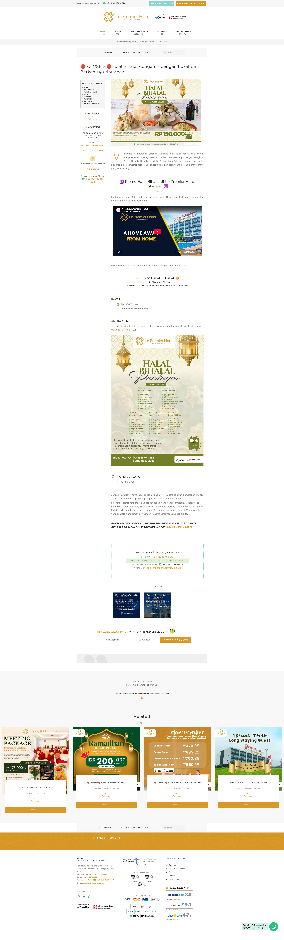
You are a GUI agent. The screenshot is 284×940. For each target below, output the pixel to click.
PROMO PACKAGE (90, 92)
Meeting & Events (139, 32)
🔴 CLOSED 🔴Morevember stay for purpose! (177, 783)
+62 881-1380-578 (116, 3)
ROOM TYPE (88, 94)
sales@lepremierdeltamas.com (88, 3)
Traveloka (175, 909)
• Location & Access (175, 879)
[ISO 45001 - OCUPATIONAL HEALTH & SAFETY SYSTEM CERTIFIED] (142, 883)
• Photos (170, 876)
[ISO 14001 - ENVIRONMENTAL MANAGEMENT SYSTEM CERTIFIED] (149, 876)
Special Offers (183, 32)
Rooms (118, 32)
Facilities (162, 32)
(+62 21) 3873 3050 (95, 150)
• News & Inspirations (175, 868)
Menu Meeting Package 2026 (35, 788)
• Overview (171, 865)
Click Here (93, 169)
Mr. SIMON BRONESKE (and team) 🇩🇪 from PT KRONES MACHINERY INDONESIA (142, 693)
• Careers (170, 872)
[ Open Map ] (103, 874)
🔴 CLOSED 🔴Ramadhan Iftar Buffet (106, 783)
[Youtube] (83, 896)
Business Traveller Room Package (157, 596)
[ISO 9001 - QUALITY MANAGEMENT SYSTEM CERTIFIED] (135, 876)
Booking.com (176, 899)
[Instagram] (78, 896)
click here (181, 561)
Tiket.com (175, 919)
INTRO (86, 87)
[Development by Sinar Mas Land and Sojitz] (95, 905)
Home (102, 32)
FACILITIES (88, 99)
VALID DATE (88, 101)
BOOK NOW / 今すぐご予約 (176, 640)
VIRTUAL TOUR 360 (91, 104)
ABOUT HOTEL (89, 90)
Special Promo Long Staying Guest (248, 783)
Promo (93, 119)
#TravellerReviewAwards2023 (126, 596)
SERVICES (87, 97)
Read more (128, 613)
